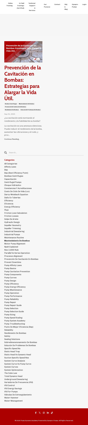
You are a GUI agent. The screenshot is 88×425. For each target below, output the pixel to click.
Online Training (9, 4)
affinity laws (10, 167)
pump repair (10, 302)
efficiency (8, 200)
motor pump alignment (14, 244)
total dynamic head (13, 376)
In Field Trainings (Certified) (20, 5)
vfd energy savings (13, 388)
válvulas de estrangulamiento (18, 395)
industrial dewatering (14, 231)
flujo (6, 210)
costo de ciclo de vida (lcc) (17, 191)
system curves (11, 367)
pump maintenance (13, 290)
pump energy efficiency (15, 287)
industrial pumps (12, 234)
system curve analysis (14, 361)
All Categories (10, 164)
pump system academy (14, 321)
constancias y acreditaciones (18, 188)
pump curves (10, 277)
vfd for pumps (11, 391)
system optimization (13, 370)
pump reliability (11, 299)
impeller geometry (12, 225)
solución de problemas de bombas (30, 109)
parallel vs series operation (17, 253)
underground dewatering (16, 379)
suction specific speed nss (16, 358)
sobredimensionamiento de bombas (20, 342)
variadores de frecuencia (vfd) (18, 382)
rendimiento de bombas (12, 109)
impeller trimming (12, 228)
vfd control (9, 385)
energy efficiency (12, 207)
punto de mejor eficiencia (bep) (18, 327)
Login (84, 4)
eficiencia (8, 204)
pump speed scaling (13, 318)
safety (7, 336)
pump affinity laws (13, 265)
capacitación (10, 179)
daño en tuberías (12, 197)
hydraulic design (12, 222)
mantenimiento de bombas (26, 103)
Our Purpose (47, 6)
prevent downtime (12, 262)
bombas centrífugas (11, 103)
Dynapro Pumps (75, 6)
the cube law (10, 373)
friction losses (11, 216)
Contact (57, 4)
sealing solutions (12, 339)
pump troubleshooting (14, 324)
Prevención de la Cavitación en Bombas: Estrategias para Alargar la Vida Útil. (22, 83)
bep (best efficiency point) (16, 173)
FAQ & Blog (66, 7)
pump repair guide (13, 305)
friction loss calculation (15, 213)
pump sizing (9, 314)
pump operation (11, 293)
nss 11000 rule (11, 250)
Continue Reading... (12, 139)
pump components (12, 274)
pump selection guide (14, 311)
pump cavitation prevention (17, 271)
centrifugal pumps (12, 182)
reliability (8, 330)
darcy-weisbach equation (16, 194)
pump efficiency (11, 284)
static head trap (12, 351)
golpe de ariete (11, 219)
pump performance (13, 296)
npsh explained (11, 247)
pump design (10, 281)
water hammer (11, 398)
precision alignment (13, 256)
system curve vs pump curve (17, 364)
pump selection (11, 308)
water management (13, 401)
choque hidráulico (12, 185)
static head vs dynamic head (17, 354)
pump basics (10, 268)
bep (6, 170)
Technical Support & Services (31, 6)
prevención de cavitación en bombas (15, 106)
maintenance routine (14, 237)
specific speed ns (12, 348)
